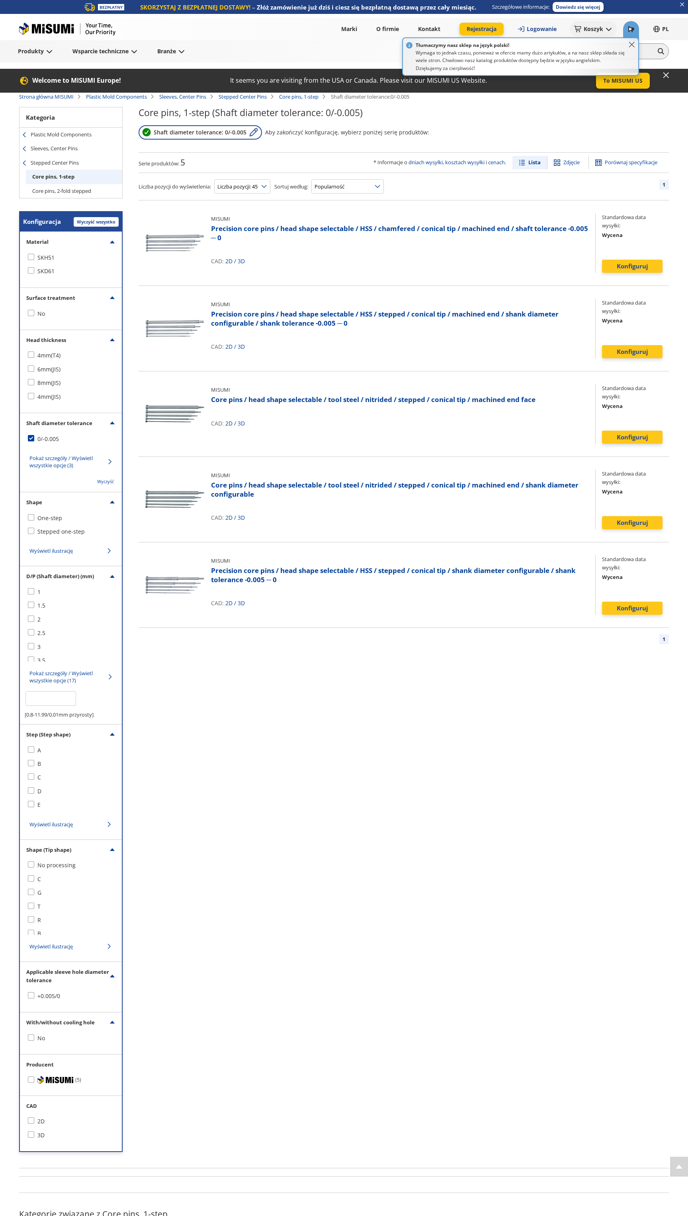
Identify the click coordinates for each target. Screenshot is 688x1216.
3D (241, 261)
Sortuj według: (291, 186)
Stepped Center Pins (243, 96)
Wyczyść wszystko (96, 222)
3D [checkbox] (41, 1135)
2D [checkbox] (41, 1121)
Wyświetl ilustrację (51, 550)
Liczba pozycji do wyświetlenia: (175, 186)
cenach (496, 162)
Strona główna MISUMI (46, 96)
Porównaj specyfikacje (631, 162)
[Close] (631, 44)
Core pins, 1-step (299, 96)
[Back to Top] (679, 1167)
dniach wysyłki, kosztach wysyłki (446, 162)
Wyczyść (105, 481)
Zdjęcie (571, 162)
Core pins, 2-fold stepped (61, 190)
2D (229, 261)
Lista (534, 162)
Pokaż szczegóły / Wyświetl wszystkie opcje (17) (61, 677)
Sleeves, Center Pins (182, 96)
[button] (578, 7)
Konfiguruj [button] (632, 266)
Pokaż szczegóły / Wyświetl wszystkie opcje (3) (61, 462)
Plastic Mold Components (116, 96)
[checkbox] (71, 258)
